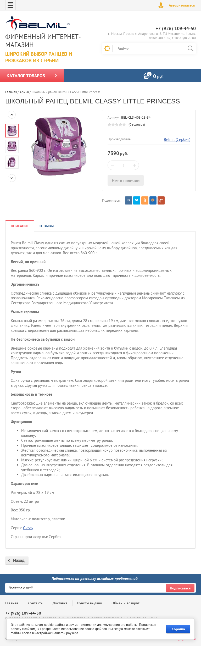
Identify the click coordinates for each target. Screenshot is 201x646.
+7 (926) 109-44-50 (176, 28)
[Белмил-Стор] (51, 24)
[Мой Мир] (153, 200)
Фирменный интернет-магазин (43, 40)
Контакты (35, 603)
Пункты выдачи (89, 603)
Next (12, 178)
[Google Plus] (161, 200)
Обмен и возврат (125, 603)
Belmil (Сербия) (177, 139)
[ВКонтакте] (128, 200)
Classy (28, 527)
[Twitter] (136, 200)
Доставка (60, 603)
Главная (11, 603)
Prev (12, 115)
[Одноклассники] (144, 200)
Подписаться (180, 588)
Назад (19, 560)
